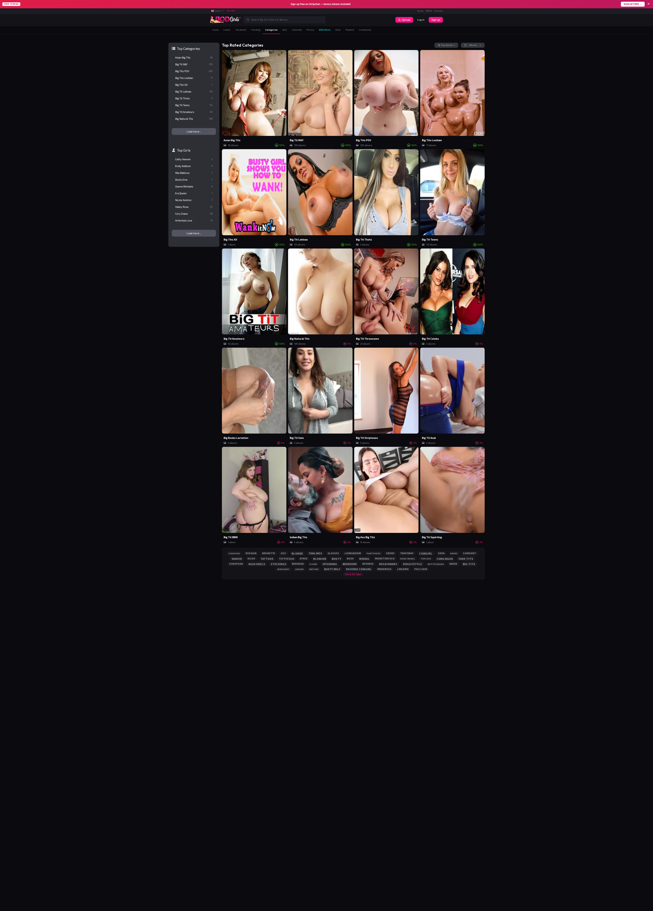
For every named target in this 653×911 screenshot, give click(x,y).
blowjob (319, 558)
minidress (384, 569)
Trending (255, 29)
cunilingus (445, 558)
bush (350, 558)
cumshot (469, 553)
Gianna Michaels (194, 186)
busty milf (332, 569)
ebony (390, 553)
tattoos (267, 558)
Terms (420, 11)
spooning (330, 564)
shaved (237, 558)
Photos (310, 29)
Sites (338, 29)
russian (251, 553)
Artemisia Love (194, 220)
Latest (226, 29)
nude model (407, 558)
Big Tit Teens (194, 105)
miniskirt (283, 569)
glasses (333, 553)
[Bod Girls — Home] (225, 19)
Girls (284, 29)
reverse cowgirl (359, 569)
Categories (271, 29)
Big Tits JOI (194, 84)
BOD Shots (325, 29)
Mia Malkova (194, 172)
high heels (256, 564)
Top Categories (188, 48)
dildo (251, 558)
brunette (268, 553)
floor (313, 564)
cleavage (234, 553)
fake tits (466, 558)
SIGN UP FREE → (633, 4)
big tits (469, 564)
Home (216, 29)
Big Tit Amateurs (194, 111)
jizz (283, 553)
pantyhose (374, 553)
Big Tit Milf (194, 64)
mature (314, 569)
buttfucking (436, 564)
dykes (304, 558)
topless (426, 558)
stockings (278, 564)
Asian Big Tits (194, 57)
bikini (453, 553)
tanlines (315, 553)
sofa (441, 553)
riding (364, 558)
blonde (297, 553)
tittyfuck (286, 558)
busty (336, 558)
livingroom (353, 553)
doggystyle (412, 564)
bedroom (350, 564)
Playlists (350, 29)
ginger (299, 569)
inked (453, 563)
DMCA (429, 11)
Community (365, 29)
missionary (388, 564)
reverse (368, 563)
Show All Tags (353, 574)
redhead (298, 563)
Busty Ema (194, 179)
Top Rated (240, 29)
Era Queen (194, 193)
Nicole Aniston (194, 200)
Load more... (194, 131)
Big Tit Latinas (194, 91)
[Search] (247, 19)
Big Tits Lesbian (194, 77)
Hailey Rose (194, 206)
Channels (297, 29)
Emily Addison (194, 166)
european (236, 563)
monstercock (385, 558)
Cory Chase (194, 213)
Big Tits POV (194, 71)
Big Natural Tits (194, 118)
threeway (407, 553)
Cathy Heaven (194, 159)
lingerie (403, 569)
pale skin (420, 569)
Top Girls (183, 150)
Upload (406, 19)
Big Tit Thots (194, 98)
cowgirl (425, 553)
